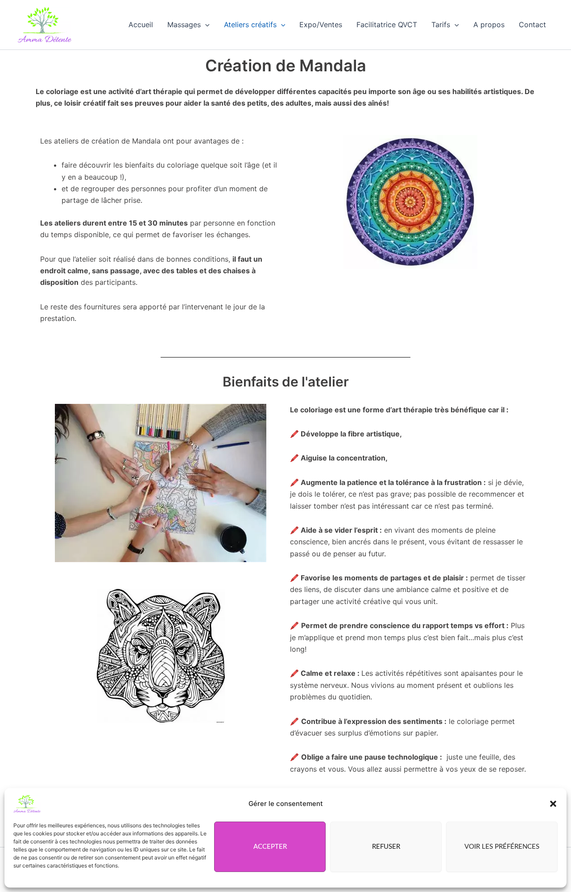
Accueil (140, 24)
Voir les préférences (501, 846)
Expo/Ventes (320, 24)
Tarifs (440, 24)
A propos (489, 24)
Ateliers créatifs (250, 24)
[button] (553, 803)
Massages (184, 24)
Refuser (386, 846)
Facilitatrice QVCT (386, 24)
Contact (532, 24)
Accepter (270, 846)
